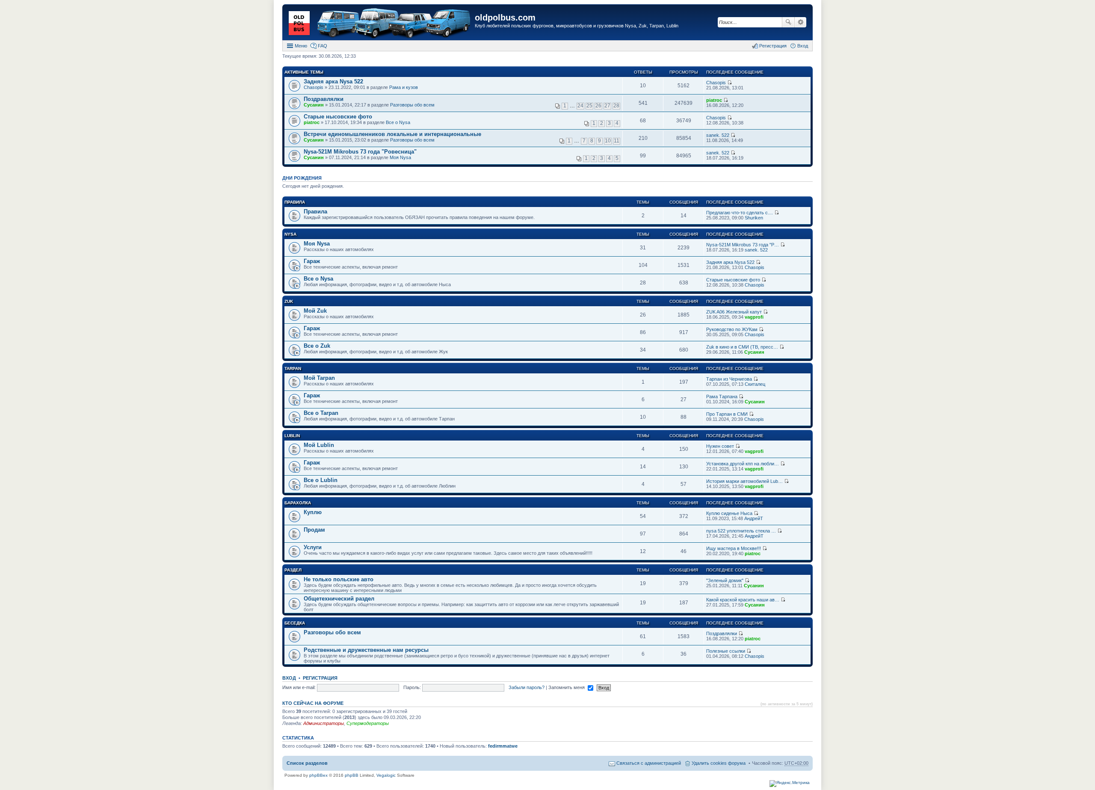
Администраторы (323, 723)
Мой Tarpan (319, 378)
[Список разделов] (379, 23)
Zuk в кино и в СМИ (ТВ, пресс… (742, 346)
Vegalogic (386, 775)
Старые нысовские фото (338, 116)
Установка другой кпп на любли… (742, 463)
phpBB (351, 775)
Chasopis (313, 87)
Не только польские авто (338, 579)
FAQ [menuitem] (322, 45)
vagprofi (754, 317)
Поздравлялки (323, 99)
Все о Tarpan (321, 413)
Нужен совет (720, 446)
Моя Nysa (400, 157)
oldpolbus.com (505, 17)
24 (580, 106)
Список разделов (307, 763)
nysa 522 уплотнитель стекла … (741, 530)
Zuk (288, 301)
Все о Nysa (398, 122)
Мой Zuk (315, 311)
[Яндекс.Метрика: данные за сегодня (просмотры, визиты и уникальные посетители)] (789, 783)
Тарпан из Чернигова (729, 379)
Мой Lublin (319, 445)
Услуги (313, 547)
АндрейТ (753, 518)
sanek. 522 (717, 135)
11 (616, 141)
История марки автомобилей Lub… (744, 481)
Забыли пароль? (527, 687)
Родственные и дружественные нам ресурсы (366, 650)
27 (607, 106)
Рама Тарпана (721, 396)
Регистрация (320, 678)
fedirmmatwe (503, 746)
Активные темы (303, 72)
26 (598, 106)
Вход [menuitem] (802, 45)
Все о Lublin (320, 480)
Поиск (788, 22)
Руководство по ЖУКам (732, 329)
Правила (294, 202)
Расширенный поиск (800, 22)
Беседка (294, 623)
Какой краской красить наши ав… (742, 599)
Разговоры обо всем (412, 104)
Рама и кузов (403, 87)
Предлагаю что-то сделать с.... (739, 212)
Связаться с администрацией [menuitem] (648, 763)
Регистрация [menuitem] (773, 45)
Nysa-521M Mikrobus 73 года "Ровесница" (360, 151)
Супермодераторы (367, 723)
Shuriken (754, 217)
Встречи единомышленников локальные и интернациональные (392, 134)
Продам (314, 530)
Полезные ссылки (725, 651)
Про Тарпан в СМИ (727, 414)
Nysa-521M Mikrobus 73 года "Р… (742, 244)
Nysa (290, 234)
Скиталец (755, 384)
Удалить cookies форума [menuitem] (719, 763)
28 (616, 106)
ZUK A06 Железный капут (734, 311)
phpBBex (318, 775)
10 (608, 141)
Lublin (292, 435)
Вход (289, 678)
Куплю (313, 512)
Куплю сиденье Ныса (729, 513)
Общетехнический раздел (339, 598)
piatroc (714, 100)
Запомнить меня (567, 687)
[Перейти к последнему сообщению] (729, 82)
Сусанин (314, 104)
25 (589, 106)
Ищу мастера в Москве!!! (733, 548)
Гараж (312, 261)
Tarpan (292, 368)
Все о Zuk (317, 346)
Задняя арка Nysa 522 (333, 81)
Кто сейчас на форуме (312, 703)
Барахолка (297, 502)
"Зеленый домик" (724, 580)
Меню (301, 45)
